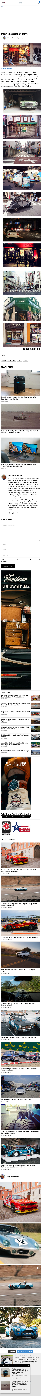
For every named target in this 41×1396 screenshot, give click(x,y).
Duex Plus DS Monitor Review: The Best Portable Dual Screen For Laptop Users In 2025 (18, 465)
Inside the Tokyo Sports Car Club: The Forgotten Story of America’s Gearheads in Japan (19, 432)
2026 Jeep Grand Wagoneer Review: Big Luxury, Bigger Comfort (15, 720)
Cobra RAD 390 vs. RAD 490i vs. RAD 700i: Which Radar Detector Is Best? (15, 727)
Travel (25, 360)
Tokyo (19, 360)
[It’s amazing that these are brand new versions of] (20, 1327)
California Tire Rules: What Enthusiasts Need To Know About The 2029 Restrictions (20, 1132)
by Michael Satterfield (6, 68)
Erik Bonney (5, 1101)
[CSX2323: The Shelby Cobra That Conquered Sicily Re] (20, 1285)
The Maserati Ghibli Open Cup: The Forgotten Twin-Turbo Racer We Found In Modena (14, 696)
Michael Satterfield (11, 38)
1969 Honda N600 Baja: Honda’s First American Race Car (15, 735)
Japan (4, 360)
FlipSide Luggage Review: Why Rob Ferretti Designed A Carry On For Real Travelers (18, 398)
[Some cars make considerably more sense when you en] (20, 1202)
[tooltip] (24, 349)
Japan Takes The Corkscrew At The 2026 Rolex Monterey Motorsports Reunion (14, 743)
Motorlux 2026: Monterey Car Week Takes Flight (15, 751)
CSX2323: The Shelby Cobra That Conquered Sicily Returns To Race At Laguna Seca (15, 704)
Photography (11, 360)
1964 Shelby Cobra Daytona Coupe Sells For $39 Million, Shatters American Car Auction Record (18, 1166)
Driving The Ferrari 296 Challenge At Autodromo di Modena (15, 712)
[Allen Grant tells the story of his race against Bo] (20, 1243)
